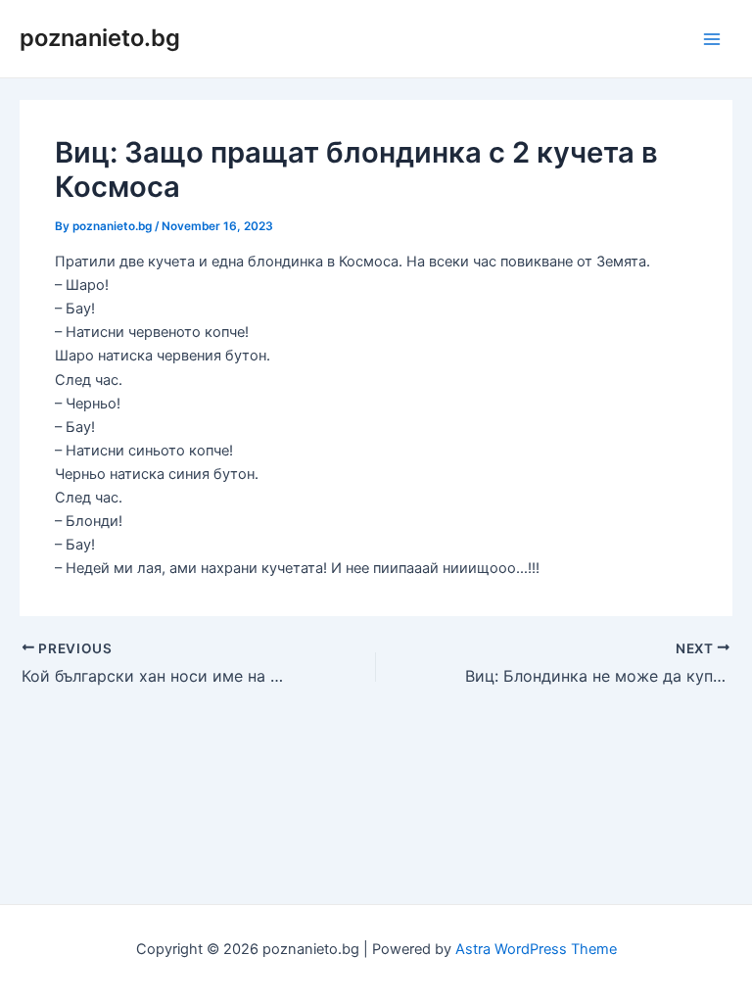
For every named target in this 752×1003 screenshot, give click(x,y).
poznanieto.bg (100, 38)
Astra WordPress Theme (536, 949)
